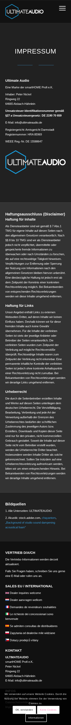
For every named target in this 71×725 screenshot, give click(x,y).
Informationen (36, 717)
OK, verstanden (24, 710)
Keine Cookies (48, 710)
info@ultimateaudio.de (28, 680)
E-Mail (15, 575)
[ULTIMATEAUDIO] (29, 11)
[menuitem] (60, 7)
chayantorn (49, 517)
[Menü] (60, 7)
